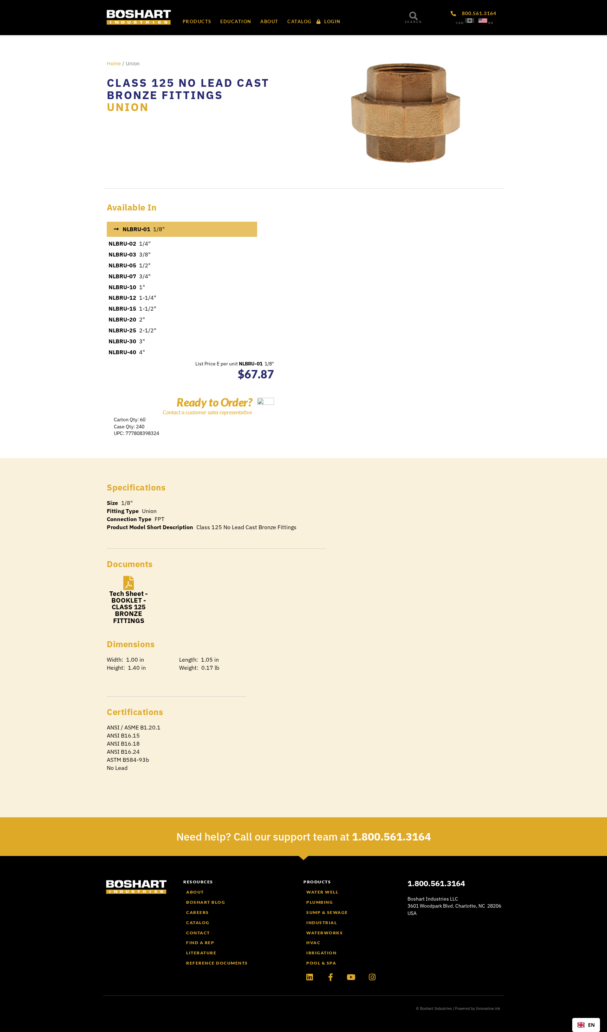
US (491, 23)
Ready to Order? (214, 402)
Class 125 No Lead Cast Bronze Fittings (188, 88)
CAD (460, 23)
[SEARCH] (413, 16)
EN (591, 1024)
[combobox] (586, 1025)
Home (114, 63)
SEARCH (413, 22)
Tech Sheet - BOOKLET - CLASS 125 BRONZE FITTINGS (128, 607)
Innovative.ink (488, 1008)
